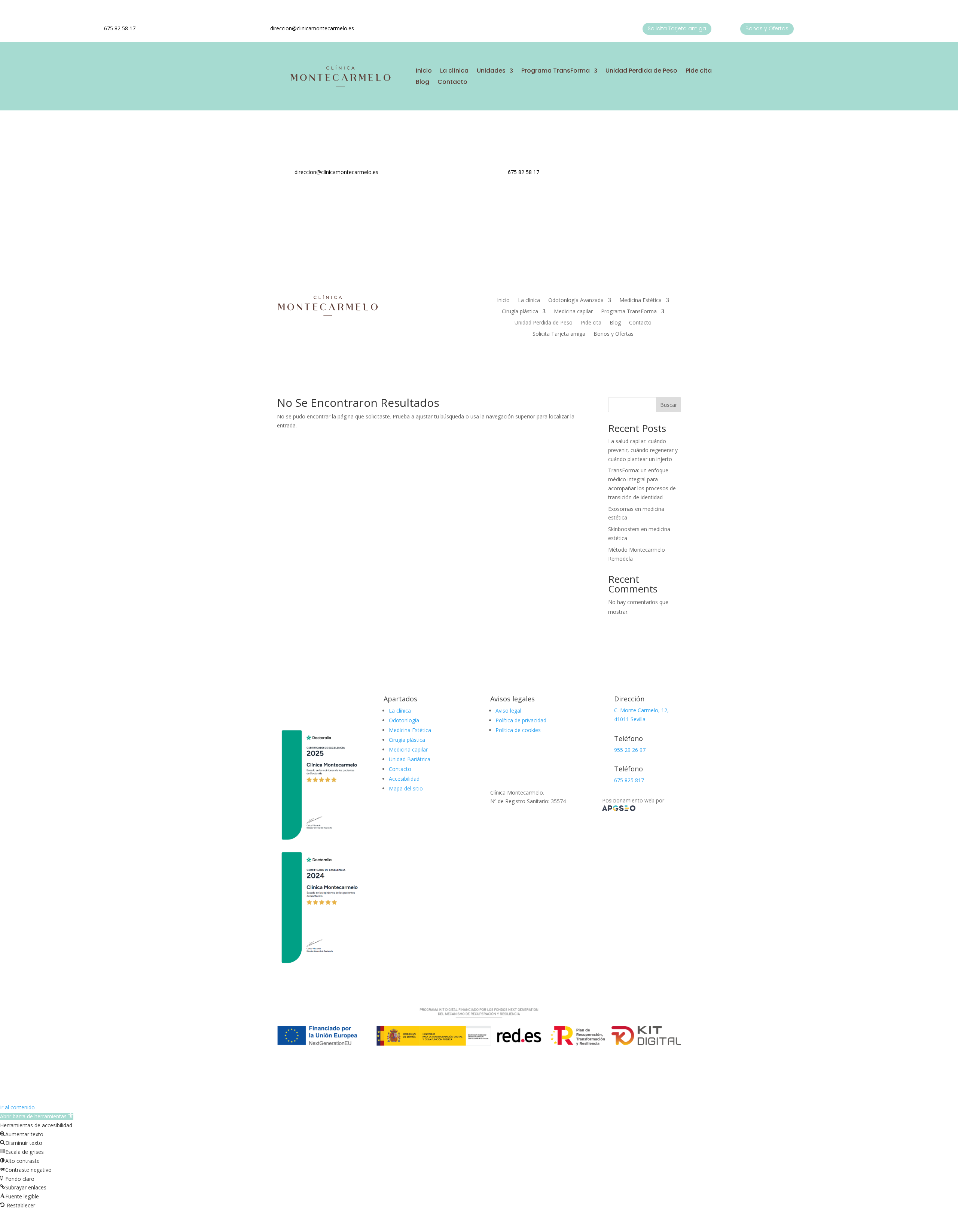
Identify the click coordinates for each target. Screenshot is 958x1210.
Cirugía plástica (520, 312)
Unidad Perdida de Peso (641, 71)
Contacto (452, 82)
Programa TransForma (555, 71)
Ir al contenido (17, 1107)
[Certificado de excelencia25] (319, 842)
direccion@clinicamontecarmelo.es (312, 28)
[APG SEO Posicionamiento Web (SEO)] (618, 809)
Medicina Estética (640, 301)
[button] (36, 1116)
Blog (422, 82)
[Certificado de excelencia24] (319, 965)
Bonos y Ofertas (766, 28)
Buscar (668, 404)
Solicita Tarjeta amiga (677, 28)
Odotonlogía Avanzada (576, 301)
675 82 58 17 (119, 28)
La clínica (454, 71)
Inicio (424, 71)
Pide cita (699, 71)
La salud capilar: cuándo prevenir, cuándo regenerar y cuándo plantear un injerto (643, 450)
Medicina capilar (573, 312)
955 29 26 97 (630, 749)
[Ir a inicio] (340, 85)
